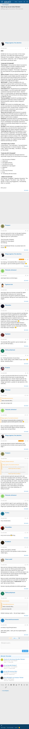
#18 (27, 564)
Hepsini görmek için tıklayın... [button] (14, 468)
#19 (27, 598)
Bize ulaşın (3, 727)
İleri (14, 638)
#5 (27, 290)
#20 (27, 625)
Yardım (16, 727)
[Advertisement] (14, 25)
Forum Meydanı (14, 660)
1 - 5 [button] (10, 638)
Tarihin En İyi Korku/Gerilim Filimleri (14, 659)
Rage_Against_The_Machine (9, 9)
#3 (27, 259)
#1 (27, 48)
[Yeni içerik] (24, 1)
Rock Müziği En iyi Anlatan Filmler (13, 677)
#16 (27, 532)
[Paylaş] (26, 48)
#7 (27, 339)
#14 (27, 500)
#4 (27, 275)
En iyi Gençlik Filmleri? (10, 665)
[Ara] (27, 1)
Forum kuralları (10, 727)
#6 (27, 310)
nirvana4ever (7, 666)
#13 (27, 458)
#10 (27, 395)
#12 (27, 441)
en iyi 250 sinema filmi (10, 671)
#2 (27, 230)
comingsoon (7, 673)
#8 (27, 355)
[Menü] (2, 1)
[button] (1, 725)
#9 (27, 373)
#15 (27, 518)
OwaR (6, 679)
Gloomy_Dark (7, 660)
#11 (27, 415)
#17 (27, 547)
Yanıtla (26, 190)
